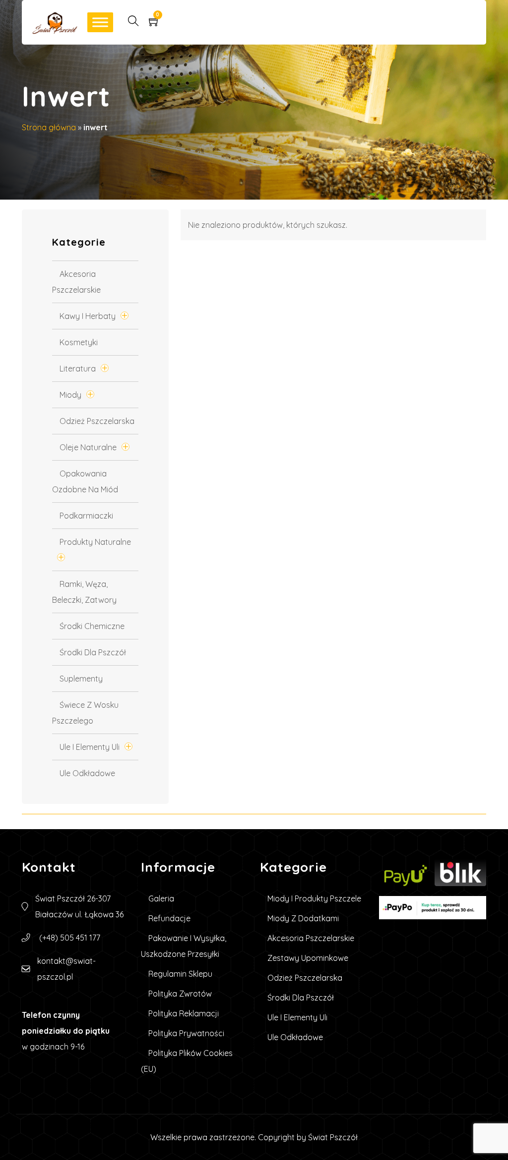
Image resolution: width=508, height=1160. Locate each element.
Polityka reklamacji (183, 1013)
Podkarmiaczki (86, 516)
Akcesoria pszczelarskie (310, 938)
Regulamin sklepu (180, 974)
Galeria (161, 898)
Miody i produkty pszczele (314, 898)
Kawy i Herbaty (88, 316)
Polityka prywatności (186, 1033)
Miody (70, 395)
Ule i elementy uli (90, 747)
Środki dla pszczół (93, 652)
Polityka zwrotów (180, 994)
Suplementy (81, 679)
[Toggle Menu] (100, 22)
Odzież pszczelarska (97, 421)
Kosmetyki (79, 342)
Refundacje (169, 918)
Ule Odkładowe (87, 773)
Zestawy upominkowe (307, 958)
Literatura (78, 368)
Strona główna (49, 127)
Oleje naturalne (88, 447)
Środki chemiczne (92, 626)
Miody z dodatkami (303, 918)
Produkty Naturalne (95, 542)
